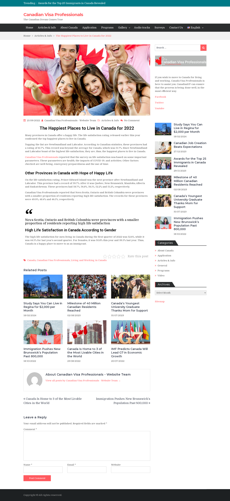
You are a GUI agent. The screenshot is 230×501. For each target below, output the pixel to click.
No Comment (132, 120)
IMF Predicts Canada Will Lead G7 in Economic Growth (129, 352)
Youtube (159, 108)
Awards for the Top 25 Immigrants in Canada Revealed (71, 3)
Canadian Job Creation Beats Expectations (190, 144)
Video (161, 275)
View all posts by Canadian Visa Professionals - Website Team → (83, 380)
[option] (85, 3)
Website (116, 464)
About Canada (69, 27)
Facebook (160, 96)
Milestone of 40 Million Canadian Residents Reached (84, 307)
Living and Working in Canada (89, 260)
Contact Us (176, 27)
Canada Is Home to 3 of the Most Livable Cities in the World (85, 352)
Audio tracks (142, 27)
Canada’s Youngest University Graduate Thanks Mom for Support (129, 307)
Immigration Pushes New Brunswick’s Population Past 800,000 (42, 352)
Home (29, 27)
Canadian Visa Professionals (53, 14)
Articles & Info (47, 27)
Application (89, 27)
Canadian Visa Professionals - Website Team (70, 120)
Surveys (160, 27)
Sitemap (160, 301)
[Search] (203, 48)
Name (27, 464)
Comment (30, 429)
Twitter (159, 102)
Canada (31, 260)
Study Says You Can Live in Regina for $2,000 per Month (42, 307)
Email (71, 464)
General (162, 265)
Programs (107, 27)
